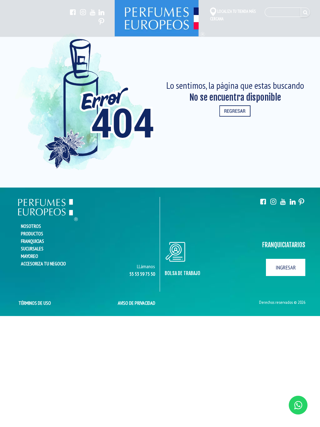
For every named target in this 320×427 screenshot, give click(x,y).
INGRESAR (286, 267)
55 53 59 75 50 (142, 274)
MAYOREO (29, 256)
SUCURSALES (32, 248)
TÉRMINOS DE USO (33, 303)
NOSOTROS (31, 226)
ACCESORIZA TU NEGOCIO (43, 263)
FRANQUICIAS (32, 241)
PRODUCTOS (32, 233)
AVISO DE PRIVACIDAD (136, 303)
